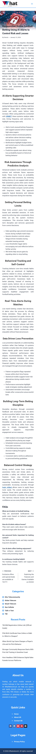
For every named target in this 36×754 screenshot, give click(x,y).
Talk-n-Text (9, 611)
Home (16, 714)
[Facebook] (10, 726)
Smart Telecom (10, 604)
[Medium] (25, 726)
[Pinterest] (21, 726)
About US (17, 717)
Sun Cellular (9, 607)
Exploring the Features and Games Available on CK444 (28, 576)
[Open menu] (32, 3)
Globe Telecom (10, 600)
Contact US (18, 721)
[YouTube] (18, 726)
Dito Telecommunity (12, 597)
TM (6, 614)
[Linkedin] (14, 726)
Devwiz (6, 37)
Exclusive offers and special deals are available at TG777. (8, 576)
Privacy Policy (19, 742)
